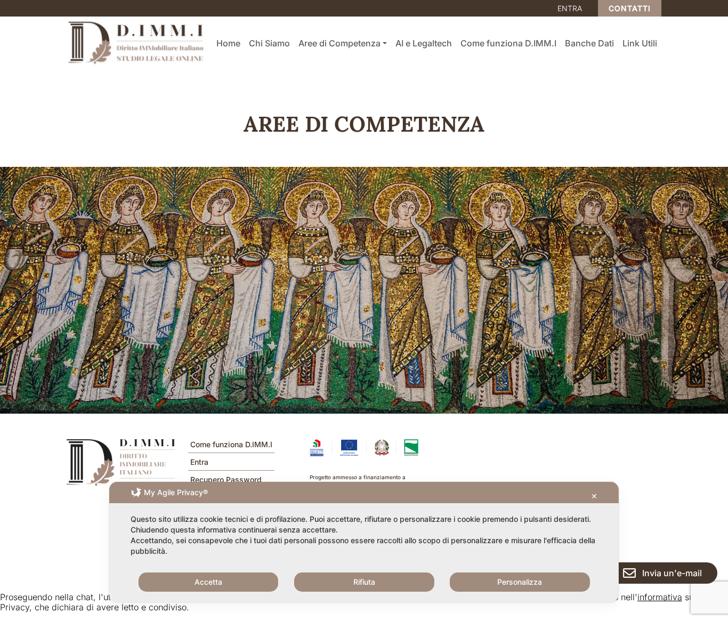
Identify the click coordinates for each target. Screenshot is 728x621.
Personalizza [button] (519, 581)
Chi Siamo (269, 43)
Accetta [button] (208, 581)
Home (228, 43)
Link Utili (639, 43)
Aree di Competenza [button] (339, 43)
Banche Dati (589, 43)
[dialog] (364, 542)
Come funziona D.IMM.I (508, 43)
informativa (659, 597)
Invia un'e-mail (672, 573)
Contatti (630, 8)
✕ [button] (594, 496)
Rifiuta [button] (364, 581)
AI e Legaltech (423, 43)
